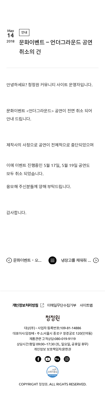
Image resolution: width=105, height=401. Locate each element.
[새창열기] (38, 359)
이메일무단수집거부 (61, 305)
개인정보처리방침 (25, 305)
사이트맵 (86, 305)
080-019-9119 (65, 339)
